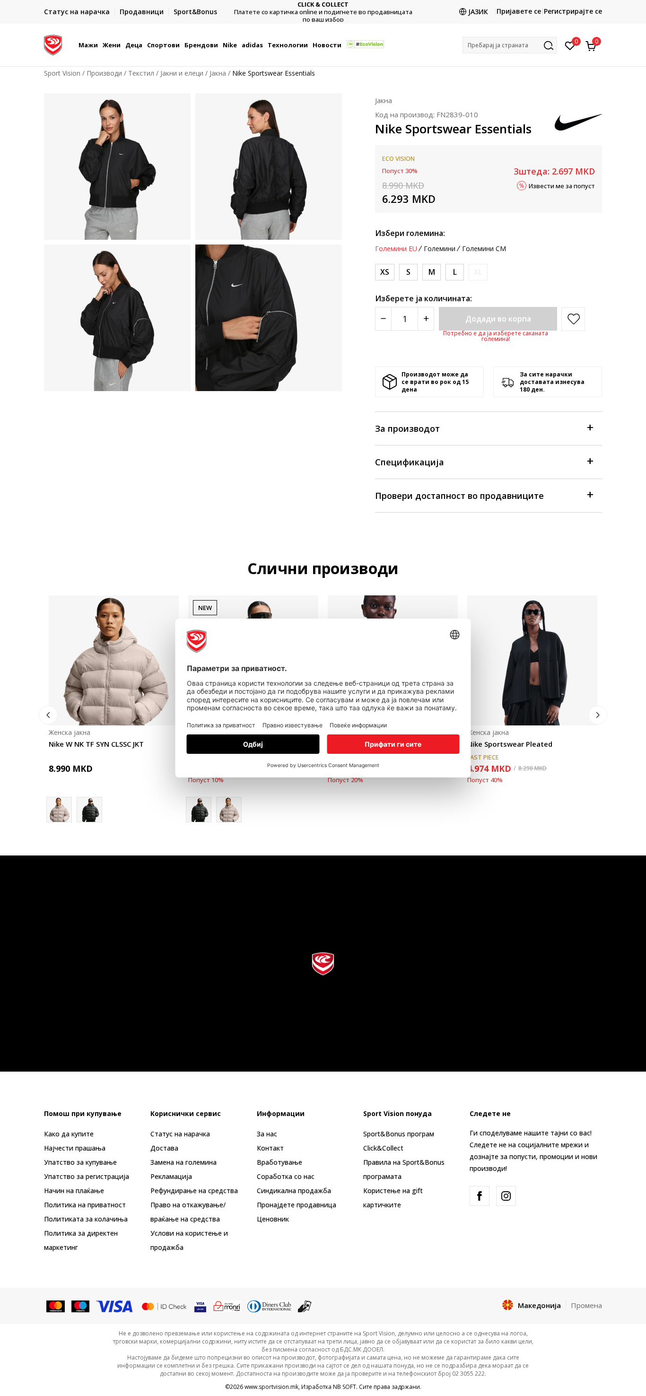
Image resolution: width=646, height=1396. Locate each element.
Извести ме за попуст (562, 185)
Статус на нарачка (180, 1133)
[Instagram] (506, 1196)
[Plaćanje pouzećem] (305, 1305)
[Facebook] (479, 1196)
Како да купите (69, 1133)
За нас (267, 1133)
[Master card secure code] (164, 1305)
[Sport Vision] (53, 44)
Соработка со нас (285, 1176)
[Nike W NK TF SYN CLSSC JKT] (114, 660)
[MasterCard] (55, 1305)
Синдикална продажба (294, 1190)
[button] (99, 45)
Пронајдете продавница (296, 1204)
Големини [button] (439, 249)
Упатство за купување (80, 1162)
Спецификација (409, 462)
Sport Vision (62, 73)
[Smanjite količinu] (383, 319)
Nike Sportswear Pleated (509, 744)
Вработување (279, 1162)
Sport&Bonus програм (398, 1133)
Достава (164, 1147)
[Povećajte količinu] (426, 319)
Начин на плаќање (74, 1190)
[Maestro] (80, 1305)
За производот (407, 428)
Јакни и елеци (181, 73)
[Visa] (115, 1305)
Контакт (270, 1147)
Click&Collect (383, 1147)
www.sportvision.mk (271, 1387)
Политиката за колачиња (86, 1218)
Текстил (141, 73)
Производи (104, 73)
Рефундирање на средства (194, 1190)
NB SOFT (344, 1387)
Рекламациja (171, 1176)
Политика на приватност (85, 1204)
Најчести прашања (74, 1147)
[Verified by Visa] (200, 1305)
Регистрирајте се (573, 11)
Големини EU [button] (396, 249)
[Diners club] (269, 1305)
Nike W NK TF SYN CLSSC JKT (96, 744)
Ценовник (323, 12)
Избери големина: (410, 233)
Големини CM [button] (484, 249)
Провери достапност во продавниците (459, 495)
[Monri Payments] (227, 1305)
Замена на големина (183, 1162)
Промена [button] (586, 1305)
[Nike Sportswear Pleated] (532, 660)
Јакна (218, 73)
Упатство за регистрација (86, 1176)
